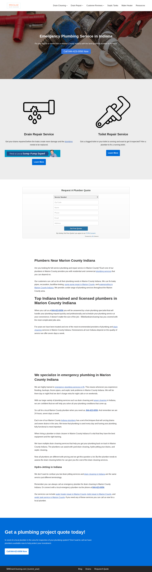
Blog (80, 569)
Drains (88, 569)
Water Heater (127, 6)
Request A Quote (101, 569)
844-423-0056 (57, 310)
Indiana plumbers (68, 420)
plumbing (69, 142)
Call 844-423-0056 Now (76, 51)
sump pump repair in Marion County (80, 284)
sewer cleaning (100, 400)
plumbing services (103, 271)
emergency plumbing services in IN (69, 387)
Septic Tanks (112, 6)
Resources (140, 6)
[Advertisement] (76, 355)
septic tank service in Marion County (49, 497)
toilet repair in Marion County (99, 494)
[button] (66, 5)
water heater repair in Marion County (71, 494)
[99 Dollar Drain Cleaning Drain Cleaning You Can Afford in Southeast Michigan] (14, 5)
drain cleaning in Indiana (94, 474)
